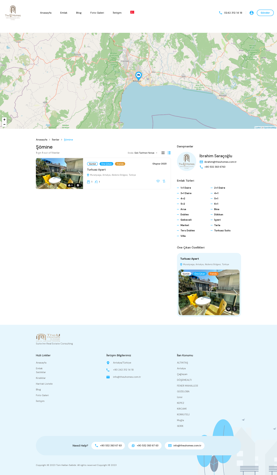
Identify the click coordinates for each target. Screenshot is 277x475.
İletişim (117, 12)
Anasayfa (45, 12)
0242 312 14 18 (233, 12)
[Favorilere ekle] (158, 181)
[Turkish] (132, 12)
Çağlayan (182, 374)
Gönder (265, 12)
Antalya (181, 368)
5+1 (216, 198)
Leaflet (258, 127)
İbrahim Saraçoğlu (215, 155)
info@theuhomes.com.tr (127, 377)
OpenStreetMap (270, 127)
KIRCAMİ (182, 408)
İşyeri (217, 219)
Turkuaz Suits (222, 230)
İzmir (180, 397)
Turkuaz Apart (96, 169)
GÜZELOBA (183, 391)
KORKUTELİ (183, 414)
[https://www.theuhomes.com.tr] (12, 12)
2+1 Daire (219, 187)
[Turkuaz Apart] (138, 76)
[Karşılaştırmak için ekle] (164, 181)
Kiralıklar (41, 378)
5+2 (182, 203)
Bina (216, 209)
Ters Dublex (187, 230)
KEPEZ (180, 403)
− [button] (4, 124)
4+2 (182, 198)
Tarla (217, 225)
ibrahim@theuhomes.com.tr (220, 162)
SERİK (180, 426)
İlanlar (55, 139)
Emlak (63, 12)
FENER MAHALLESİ (187, 385)
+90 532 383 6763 (214, 166)
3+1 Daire (186, 193)
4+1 (216, 193)
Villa (183, 236)
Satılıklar (41, 372)
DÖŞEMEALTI (184, 380)
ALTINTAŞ (182, 362)
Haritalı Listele (44, 383)
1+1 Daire (185, 187)
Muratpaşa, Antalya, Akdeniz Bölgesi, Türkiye (112, 174)
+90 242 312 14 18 (123, 369)
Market (184, 225)
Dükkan (218, 214)
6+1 (216, 203)
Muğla (180, 420)
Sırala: (131, 153)
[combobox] (147, 153)
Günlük (92, 164)
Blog (79, 12)
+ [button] (4, 120)
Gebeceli (186, 219)
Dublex (184, 214)
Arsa (183, 209)
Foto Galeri (97, 12)
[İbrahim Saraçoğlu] (186, 161)
